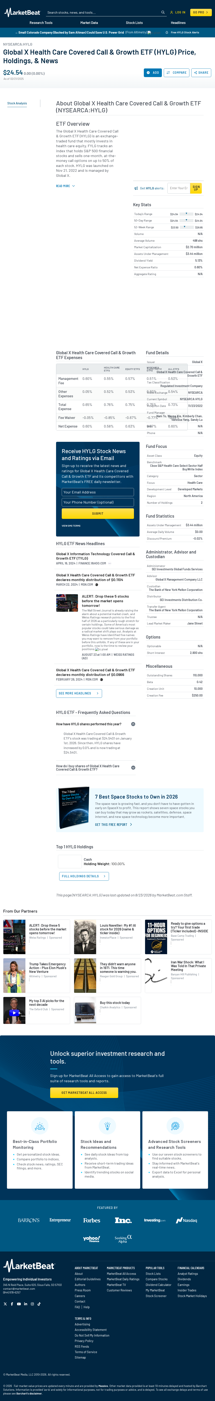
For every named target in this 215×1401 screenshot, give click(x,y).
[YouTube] (19, 1304)
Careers (80, 1296)
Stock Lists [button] (134, 23)
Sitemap (80, 1357)
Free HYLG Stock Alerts (184, 32)
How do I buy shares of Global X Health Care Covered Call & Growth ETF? (87, 767)
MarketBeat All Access (121, 1273)
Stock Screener (156, 1296)
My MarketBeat (155, 1290)
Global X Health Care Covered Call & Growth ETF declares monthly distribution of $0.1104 (95, 577)
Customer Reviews (119, 1290)
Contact (80, 1301)
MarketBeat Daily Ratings (123, 1279)
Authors (80, 1285)
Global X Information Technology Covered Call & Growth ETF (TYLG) (95, 556)
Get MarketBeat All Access (84, 1092)
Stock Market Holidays (192, 1296)
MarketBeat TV (116, 1285)
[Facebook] (12, 1304)
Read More (63, 186)
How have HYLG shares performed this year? (88, 724)
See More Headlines (75, 693)
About (79, 1273)
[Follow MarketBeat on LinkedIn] (26, 1304)
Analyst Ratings (188, 1273)
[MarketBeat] (22, 12)
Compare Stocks (157, 1279)
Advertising (82, 1324)
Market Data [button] (89, 23)
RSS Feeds (82, 1346)
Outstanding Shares (159, 675)
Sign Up (196, 188)
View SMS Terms (71, 525)
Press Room (83, 1290)
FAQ (77, 1307)
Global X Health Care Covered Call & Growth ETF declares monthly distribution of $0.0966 (95, 672)
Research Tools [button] (41, 23)
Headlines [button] (178, 23)
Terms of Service (86, 1352)
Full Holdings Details (80, 876)
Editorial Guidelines (88, 1279)
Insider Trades (187, 1290)
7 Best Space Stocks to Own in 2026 (136, 797)
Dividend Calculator (158, 1285)
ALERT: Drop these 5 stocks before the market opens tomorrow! (105, 600)
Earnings (183, 1285)
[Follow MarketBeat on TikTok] (39, 1304)
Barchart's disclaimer (29, 1393)
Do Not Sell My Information (92, 1335)
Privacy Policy (84, 1341)
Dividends (184, 1279)
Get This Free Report (111, 824)
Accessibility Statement (91, 1329)
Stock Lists (153, 1273)
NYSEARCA (195, 392)
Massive (103, 1386)
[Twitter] (5, 1304)
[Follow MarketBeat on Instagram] (32, 1304)
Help (87, 1307)
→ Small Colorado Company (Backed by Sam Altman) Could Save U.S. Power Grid (69, 32)
